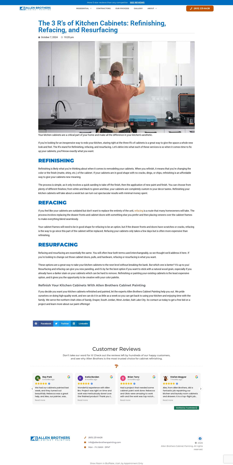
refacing (138, 210)
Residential (82, 8)
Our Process (122, 8)
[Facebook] (200, 438)
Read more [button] (40, 400)
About (151, 8)
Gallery (138, 8)
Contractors (103, 8)
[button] (43, 324)
